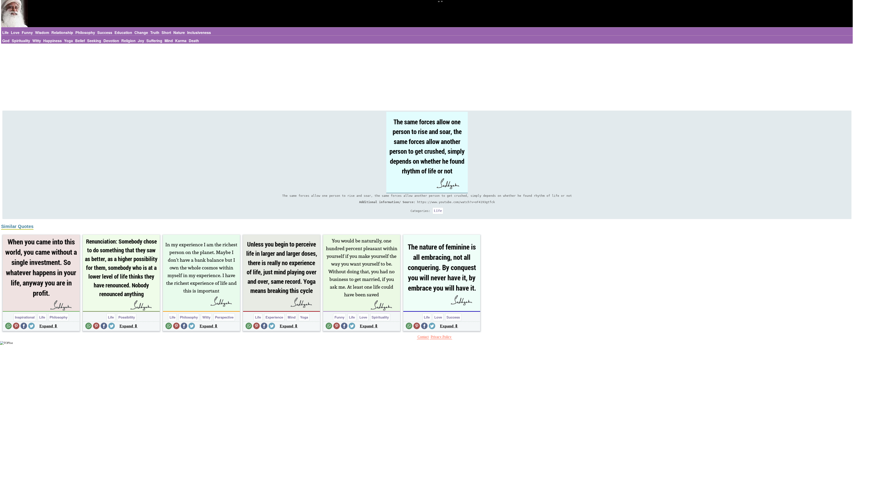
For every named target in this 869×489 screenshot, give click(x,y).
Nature (179, 32)
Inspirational (25, 317)
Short (166, 32)
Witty (36, 40)
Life (5, 32)
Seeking (94, 40)
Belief (80, 40)
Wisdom (42, 32)
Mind (169, 40)
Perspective (224, 317)
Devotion (111, 40)
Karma (180, 40)
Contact (423, 337)
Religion (128, 40)
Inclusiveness (199, 32)
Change (141, 32)
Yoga (68, 40)
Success (104, 32)
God (6, 40)
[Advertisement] (427, 77)
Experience (274, 317)
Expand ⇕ (48, 326)
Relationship (62, 32)
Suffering (154, 40)
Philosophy (85, 32)
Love (15, 32)
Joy (141, 40)
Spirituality (21, 40)
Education (123, 32)
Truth (154, 32)
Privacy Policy (441, 337)
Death (194, 40)
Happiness (52, 40)
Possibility (126, 317)
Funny (27, 32)
